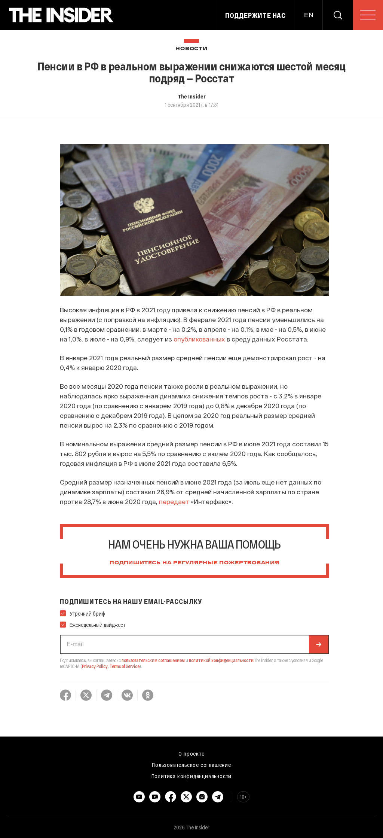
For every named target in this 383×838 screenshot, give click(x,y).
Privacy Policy (95, 666)
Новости (191, 49)
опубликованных (199, 339)
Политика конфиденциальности (191, 775)
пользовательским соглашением (153, 660)
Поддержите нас (255, 15)
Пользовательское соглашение (191, 764)
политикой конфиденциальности (221, 660)
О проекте (191, 753)
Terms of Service (125, 666)
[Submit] (318, 644)
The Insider (192, 96)
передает (174, 501)
